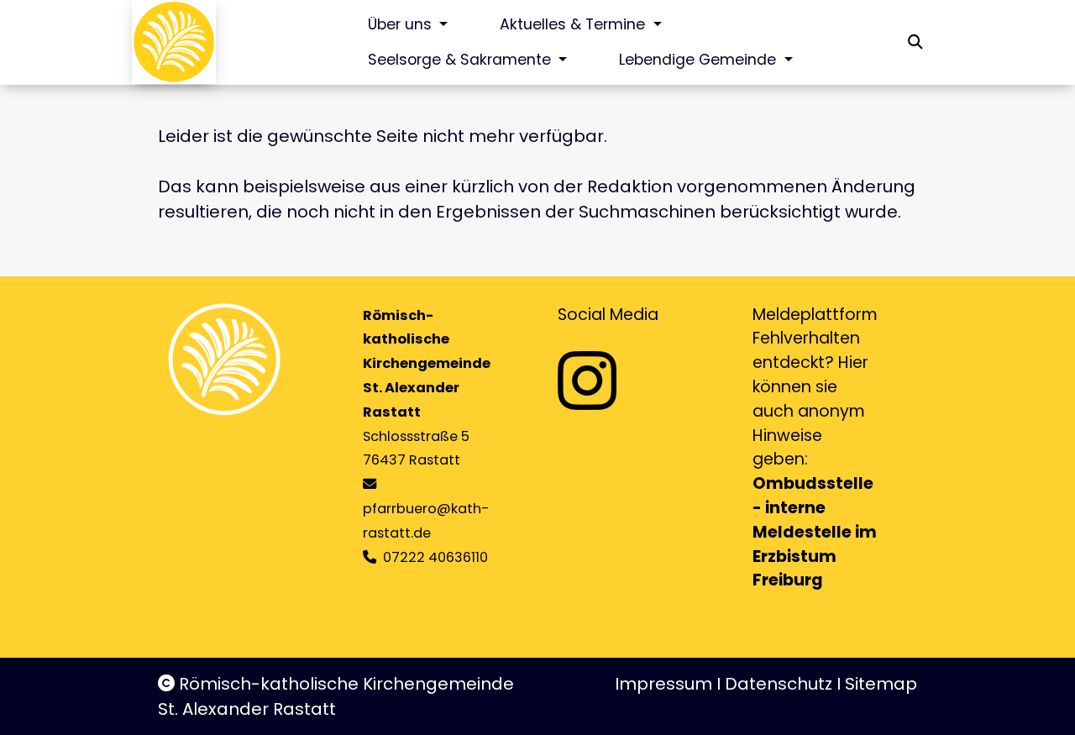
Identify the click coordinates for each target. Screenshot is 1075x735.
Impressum (663, 684)
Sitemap (881, 684)
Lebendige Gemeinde (699, 60)
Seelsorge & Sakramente (461, 60)
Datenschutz (778, 684)
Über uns (402, 24)
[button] (915, 42)
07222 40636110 (435, 557)
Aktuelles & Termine (574, 24)
